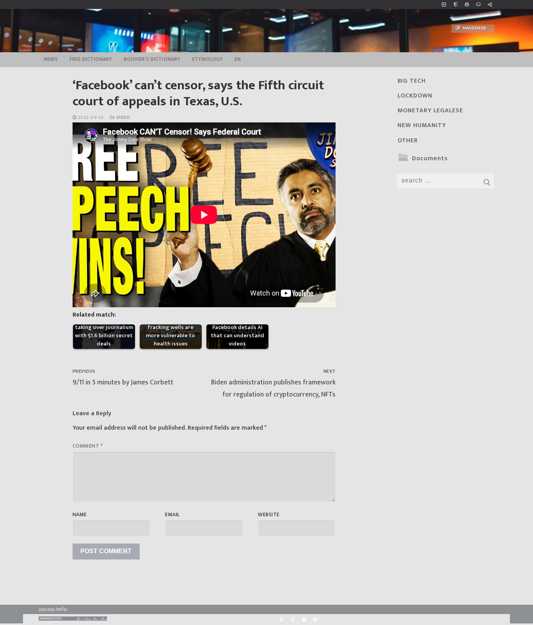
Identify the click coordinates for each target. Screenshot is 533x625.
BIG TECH (412, 81)
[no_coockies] (455, 4)
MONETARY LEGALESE (430, 110)
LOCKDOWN (415, 95)
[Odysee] (315, 619)
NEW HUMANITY (422, 125)
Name (80, 514)
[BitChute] (292, 619)
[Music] (443, 4)
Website (269, 514)
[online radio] (478, 4)
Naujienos (474, 28)
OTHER (408, 140)
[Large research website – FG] (489, 4)
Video (122, 117)
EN (238, 59)
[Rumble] (281, 619)
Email (172, 514)
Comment (88, 446)
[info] (466, 4)
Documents (430, 158)
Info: (62, 609)
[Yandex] (303, 619)
